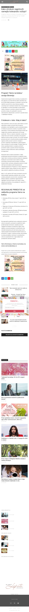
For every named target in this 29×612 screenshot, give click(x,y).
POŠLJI (14, 311)
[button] (14, 301)
